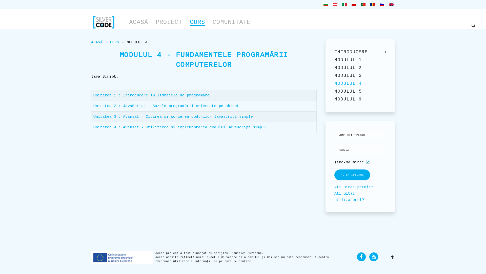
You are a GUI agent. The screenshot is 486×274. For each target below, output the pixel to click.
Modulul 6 (348, 99)
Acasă (138, 22)
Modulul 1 (348, 59)
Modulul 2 (348, 67)
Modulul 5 (348, 91)
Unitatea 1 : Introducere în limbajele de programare (151, 95)
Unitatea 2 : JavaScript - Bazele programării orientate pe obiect (166, 106)
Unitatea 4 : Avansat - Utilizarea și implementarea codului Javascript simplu (180, 127)
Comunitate (232, 22)
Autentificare (352, 175)
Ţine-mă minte (349, 162)
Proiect (169, 22)
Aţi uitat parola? (353, 187)
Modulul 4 (348, 83)
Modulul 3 (348, 75)
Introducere (351, 52)
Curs (197, 22)
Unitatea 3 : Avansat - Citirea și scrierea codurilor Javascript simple (173, 117)
